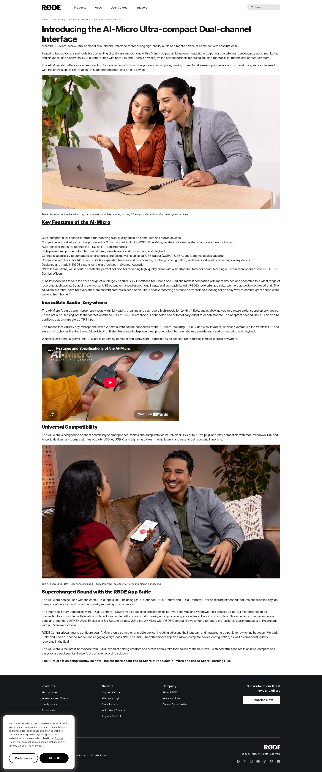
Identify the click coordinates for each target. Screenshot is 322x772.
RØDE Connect (144, 600)
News (45, 19)
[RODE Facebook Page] (238, 761)
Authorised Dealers (113, 710)
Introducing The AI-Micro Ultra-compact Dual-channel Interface (87, 19)
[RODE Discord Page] (278, 761)
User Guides (119, 7)
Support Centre (111, 692)
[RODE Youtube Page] (258, 761)
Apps (98, 7)
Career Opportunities (175, 704)
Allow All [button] (54, 758)
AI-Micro (60, 46)
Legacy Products (112, 716)
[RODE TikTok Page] (264, 761)
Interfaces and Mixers (55, 698)
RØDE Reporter (71, 584)
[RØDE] (51, 7)
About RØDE (169, 692)
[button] (261, 700)
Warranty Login (111, 698)
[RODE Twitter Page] (244, 761)
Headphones (49, 704)
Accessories (49, 710)
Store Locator (110, 704)
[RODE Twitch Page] (271, 761)
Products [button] (80, 7)
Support (141, 7)
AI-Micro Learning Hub (213, 661)
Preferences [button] (23, 758)
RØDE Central (165, 600)
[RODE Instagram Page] (251, 761)
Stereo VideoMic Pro (93, 331)
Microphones (49, 692)
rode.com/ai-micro (170, 661)
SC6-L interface (139, 281)
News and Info (171, 698)
